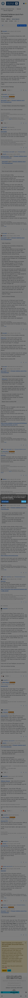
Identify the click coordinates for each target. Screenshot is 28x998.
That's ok (24, 501)
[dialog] (14, 499)
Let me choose (5, 501)
